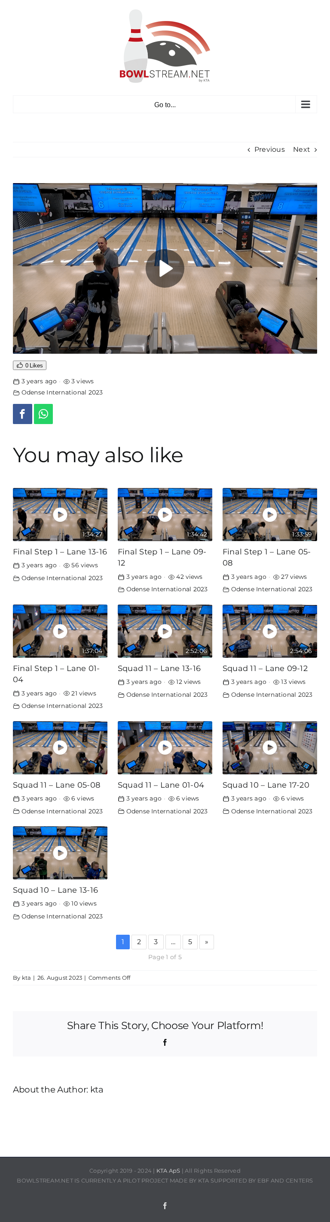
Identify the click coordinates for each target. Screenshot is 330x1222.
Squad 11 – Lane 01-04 (161, 784)
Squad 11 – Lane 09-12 (265, 668)
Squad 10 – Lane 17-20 (266, 784)
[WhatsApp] (43, 414)
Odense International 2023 (62, 392)
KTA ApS (168, 1170)
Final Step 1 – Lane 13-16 (60, 551)
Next (301, 149)
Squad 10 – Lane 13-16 (55, 889)
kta (26, 977)
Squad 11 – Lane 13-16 (159, 668)
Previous (269, 149)
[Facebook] (22, 414)
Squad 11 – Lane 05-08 (56, 784)
